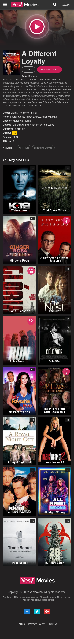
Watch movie (50, 69)
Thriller (33, 112)
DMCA (53, 624)
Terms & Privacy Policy (31, 624)
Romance (24, 112)
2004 (15, 137)
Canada (17, 124)
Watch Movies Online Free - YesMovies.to (25, 4)
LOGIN (65, 4)
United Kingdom (30, 124)
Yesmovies (36, 592)
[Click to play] (37, 26)
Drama (14, 112)
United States (47, 124)
